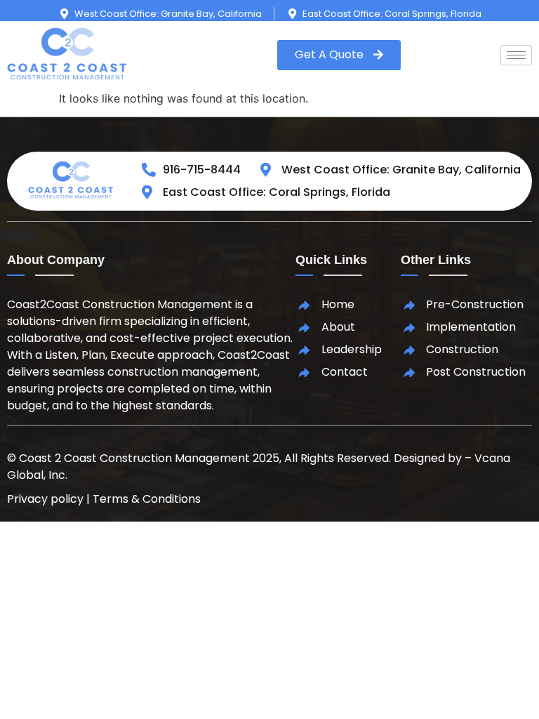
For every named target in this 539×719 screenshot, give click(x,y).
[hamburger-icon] (516, 55)
